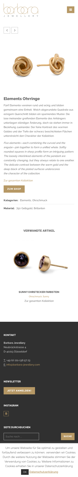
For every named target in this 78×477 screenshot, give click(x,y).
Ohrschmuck (35, 296)
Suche (68, 436)
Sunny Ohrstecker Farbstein (39, 292)
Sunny (46, 296)
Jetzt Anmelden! (19, 390)
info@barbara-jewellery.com (23, 364)
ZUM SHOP (14, 189)
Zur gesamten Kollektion (18, 180)
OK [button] (24, 472)
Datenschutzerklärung (43, 472)
